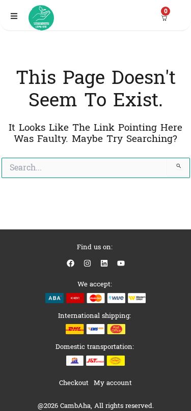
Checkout (74, 383)
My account (113, 383)
